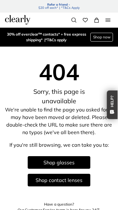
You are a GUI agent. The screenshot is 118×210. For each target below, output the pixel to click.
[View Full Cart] (97, 20)
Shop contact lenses (59, 180)
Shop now (101, 37)
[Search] (74, 20)
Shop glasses (59, 162)
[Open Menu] (108, 20)
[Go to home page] (17, 20)
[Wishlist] (85, 20)
